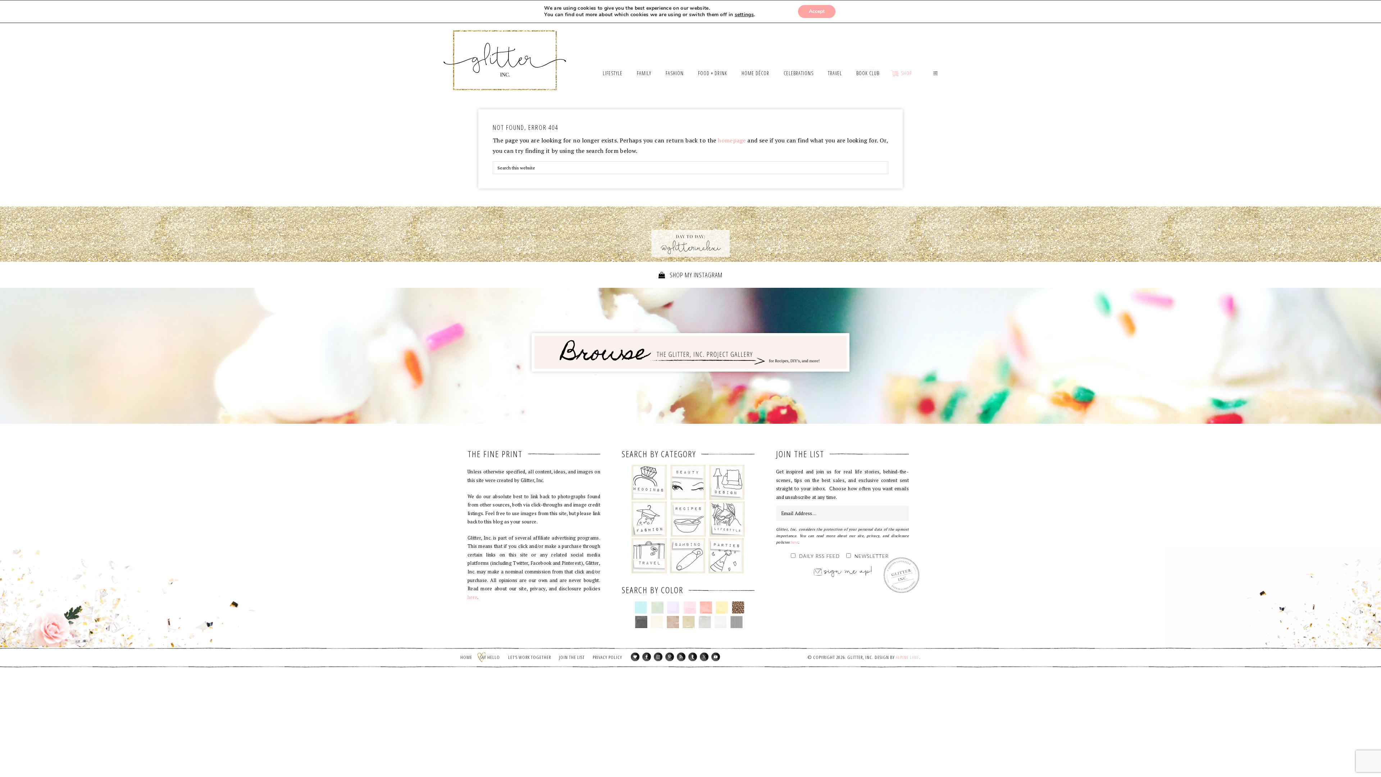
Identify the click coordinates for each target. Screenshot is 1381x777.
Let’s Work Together (529, 657)
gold (689, 622)
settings (744, 15)
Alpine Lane (907, 657)
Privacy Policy (607, 657)
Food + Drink (688, 519)
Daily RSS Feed (819, 556)
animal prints (738, 607)
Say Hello (490, 657)
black (641, 622)
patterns (736, 622)
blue (641, 607)
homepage (732, 140)
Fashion (649, 519)
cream (657, 622)
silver (704, 622)
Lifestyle (727, 519)
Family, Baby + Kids (687, 555)
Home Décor (727, 482)
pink (689, 607)
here (472, 597)
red (705, 607)
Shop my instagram (695, 275)
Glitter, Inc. (505, 51)
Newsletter (871, 556)
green (657, 607)
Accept (817, 11)
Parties (726, 555)
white (720, 622)
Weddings (649, 482)
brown (672, 622)
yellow (722, 607)
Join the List (572, 657)
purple (673, 607)
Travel (649, 555)
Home (466, 657)
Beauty (688, 482)
